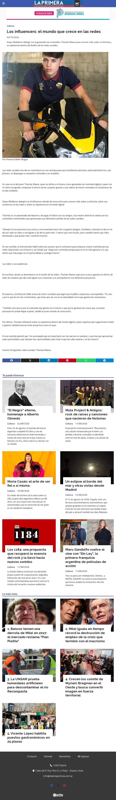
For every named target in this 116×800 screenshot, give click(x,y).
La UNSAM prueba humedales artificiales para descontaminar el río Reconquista (27, 685)
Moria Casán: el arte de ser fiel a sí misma (28, 483)
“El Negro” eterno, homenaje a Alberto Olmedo (23, 414)
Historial (48, 756)
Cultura (10, 26)
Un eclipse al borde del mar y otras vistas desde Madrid (84, 485)
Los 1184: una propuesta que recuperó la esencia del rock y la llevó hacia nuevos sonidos (26, 555)
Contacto (32, 756)
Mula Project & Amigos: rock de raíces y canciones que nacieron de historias (86, 414)
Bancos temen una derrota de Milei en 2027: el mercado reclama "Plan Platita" (28, 635)
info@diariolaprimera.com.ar (58, 776)
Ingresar (84, 756)
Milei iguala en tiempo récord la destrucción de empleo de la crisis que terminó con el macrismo (85, 635)
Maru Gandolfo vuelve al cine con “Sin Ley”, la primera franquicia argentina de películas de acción (85, 557)
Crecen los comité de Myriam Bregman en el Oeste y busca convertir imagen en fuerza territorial (84, 687)
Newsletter (64, 756)
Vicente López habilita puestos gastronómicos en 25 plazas (28, 737)
